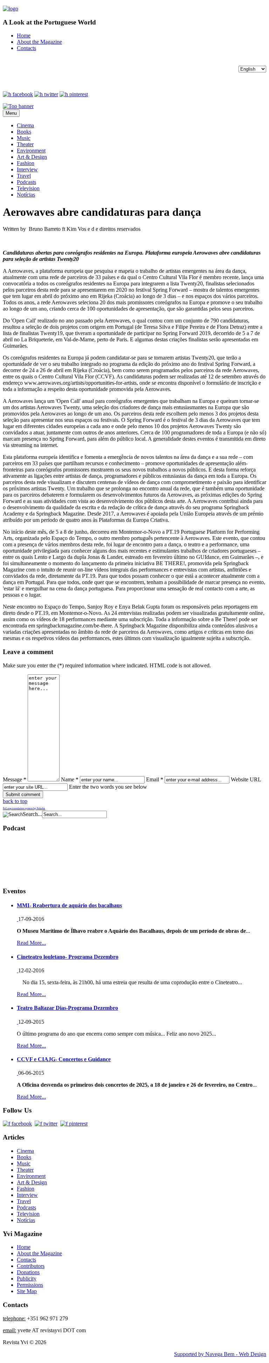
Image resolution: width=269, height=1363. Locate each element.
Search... (32, 814)
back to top (15, 801)
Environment (31, 151)
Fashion (25, 163)
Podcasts (26, 182)
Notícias (26, 195)
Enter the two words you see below (108, 787)
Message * (14, 779)
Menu (11, 113)
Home (23, 35)
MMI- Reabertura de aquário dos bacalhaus (69, 905)
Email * (154, 779)
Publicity (26, 1279)
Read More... (31, 943)
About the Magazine (39, 42)
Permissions (30, 1285)
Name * (69, 779)
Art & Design (32, 157)
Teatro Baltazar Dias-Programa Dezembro (67, 1008)
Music (23, 138)
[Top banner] (18, 106)
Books (24, 132)
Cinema (25, 125)
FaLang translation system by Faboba (24, 808)
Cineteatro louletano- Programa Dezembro (67, 957)
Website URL (246, 779)
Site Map (27, 1291)
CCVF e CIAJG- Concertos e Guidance (64, 1059)
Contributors (30, 1266)
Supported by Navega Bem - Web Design (220, 1354)
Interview (27, 169)
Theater (25, 144)
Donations (28, 1272)
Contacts (26, 48)
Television (28, 188)
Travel (24, 176)
